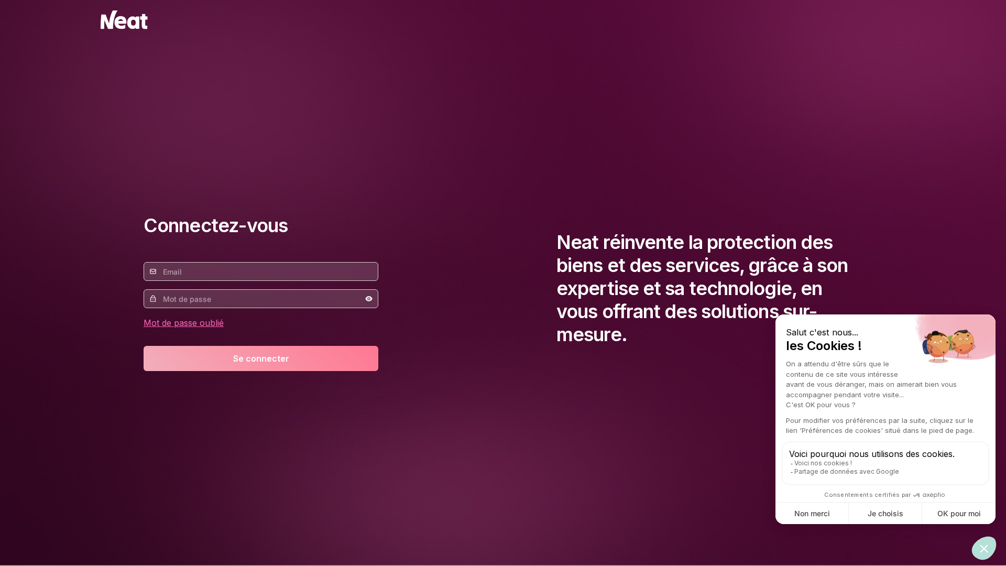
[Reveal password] (368, 298)
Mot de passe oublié (184, 323)
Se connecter (261, 358)
